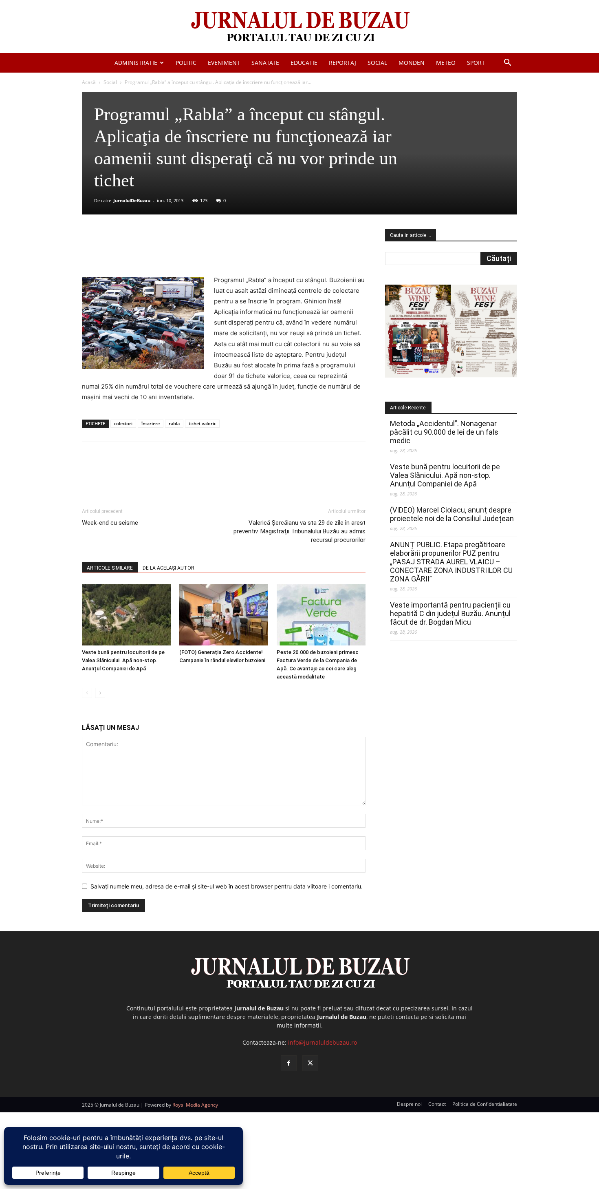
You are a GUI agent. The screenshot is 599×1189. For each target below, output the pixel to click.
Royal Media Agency (195, 1104)
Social (377, 62)
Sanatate (265, 62)
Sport (476, 62)
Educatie (304, 62)
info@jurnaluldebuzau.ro (322, 1042)
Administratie (136, 62)
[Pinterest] (180, 251)
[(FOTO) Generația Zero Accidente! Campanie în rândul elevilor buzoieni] (223, 614)
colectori (123, 423)
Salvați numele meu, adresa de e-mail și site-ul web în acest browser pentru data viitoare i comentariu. (226, 886)
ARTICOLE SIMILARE (110, 568)
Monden (412, 62)
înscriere (150, 423)
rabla (174, 423)
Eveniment (224, 62)
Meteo (446, 62)
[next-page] (100, 693)
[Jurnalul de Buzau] (299, 27)
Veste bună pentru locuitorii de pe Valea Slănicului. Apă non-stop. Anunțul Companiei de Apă (123, 660)
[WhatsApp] (199, 251)
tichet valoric (202, 423)
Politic (186, 62)
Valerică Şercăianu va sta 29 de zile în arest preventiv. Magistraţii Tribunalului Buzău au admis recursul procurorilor (299, 531)
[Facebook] (142, 251)
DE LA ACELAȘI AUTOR (168, 568)
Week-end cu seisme (110, 522)
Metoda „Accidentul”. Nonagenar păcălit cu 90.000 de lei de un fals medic (444, 432)
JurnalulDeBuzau (131, 200)
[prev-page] (87, 693)
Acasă (89, 82)
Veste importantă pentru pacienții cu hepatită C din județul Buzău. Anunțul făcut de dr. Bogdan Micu (450, 613)
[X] (161, 251)
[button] (507, 63)
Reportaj (342, 62)
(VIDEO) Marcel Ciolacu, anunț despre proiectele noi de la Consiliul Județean (452, 514)
